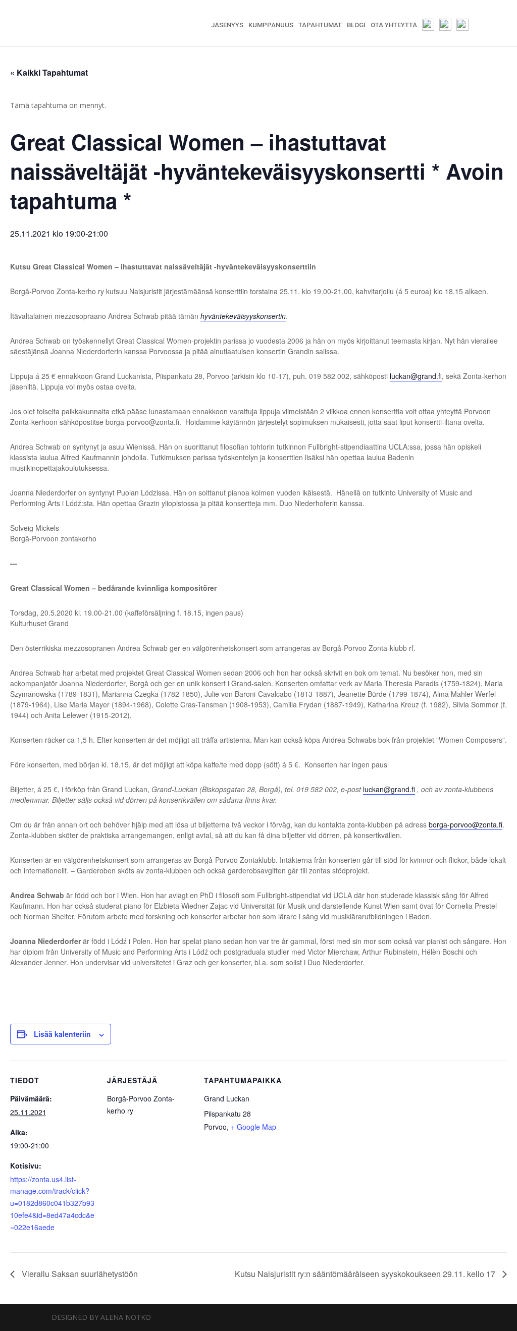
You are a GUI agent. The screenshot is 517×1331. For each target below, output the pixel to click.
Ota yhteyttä (394, 25)
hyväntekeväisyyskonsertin (243, 316)
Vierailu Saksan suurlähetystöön (79, 1274)
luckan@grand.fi (416, 376)
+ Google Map (253, 1127)
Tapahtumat (320, 25)
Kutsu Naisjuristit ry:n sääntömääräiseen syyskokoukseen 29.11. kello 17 (366, 1274)
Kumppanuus (270, 25)
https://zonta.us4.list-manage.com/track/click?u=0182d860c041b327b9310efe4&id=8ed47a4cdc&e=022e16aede (52, 1203)
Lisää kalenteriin (62, 1034)
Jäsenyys (227, 25)
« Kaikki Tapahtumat (49, 72)
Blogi (356, 25)
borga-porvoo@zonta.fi (465, 824)
